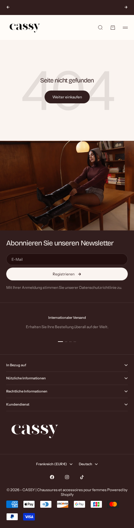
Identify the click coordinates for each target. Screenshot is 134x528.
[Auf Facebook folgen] (52, 477)
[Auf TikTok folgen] (81, 477)
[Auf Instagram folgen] (67, 477)
